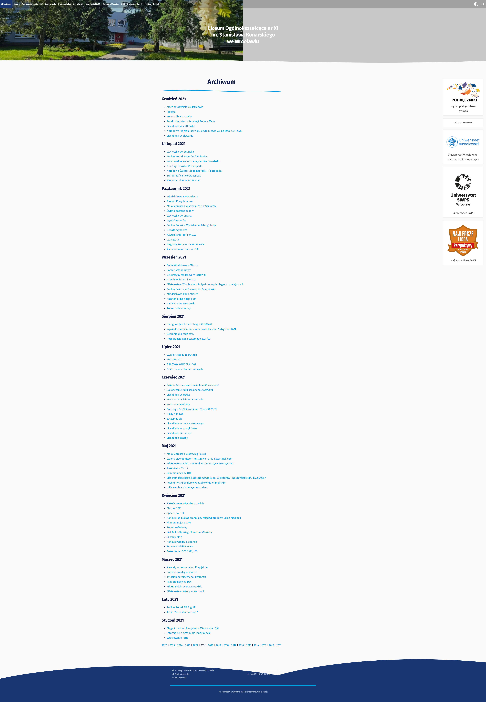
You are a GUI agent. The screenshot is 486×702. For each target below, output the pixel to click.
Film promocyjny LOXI (179, 473)
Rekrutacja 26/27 (93, 4)
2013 (263, 645)
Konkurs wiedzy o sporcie (182, 541)
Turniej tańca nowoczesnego (184, 175)
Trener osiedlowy (177, 527)
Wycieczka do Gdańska (180, 151)
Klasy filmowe (175, 413)
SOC (123, 4)
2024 (180, 645)
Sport (139, 4)
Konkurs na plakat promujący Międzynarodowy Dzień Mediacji (204, 518)
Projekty (131, 4)
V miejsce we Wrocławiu (181, 303)
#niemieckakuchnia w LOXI (183, 249)
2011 (278, 645)
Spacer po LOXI (176, 513)
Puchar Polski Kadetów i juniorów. (187, 156)
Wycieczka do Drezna (179, 215)
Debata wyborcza (177, 230)
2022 (195, 645)
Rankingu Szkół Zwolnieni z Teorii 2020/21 (192, 409)
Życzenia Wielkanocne (180, 546)
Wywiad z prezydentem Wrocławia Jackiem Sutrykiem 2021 (201, 329)
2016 (241, 645)
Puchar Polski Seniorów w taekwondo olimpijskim (196, 482)
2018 (226, 645)
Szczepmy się (174, 418)
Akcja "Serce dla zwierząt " (182, 612)
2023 (187, 645)
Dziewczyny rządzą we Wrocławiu (186, 274)
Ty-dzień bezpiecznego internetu (186, 577)
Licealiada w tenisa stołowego (185, 423)
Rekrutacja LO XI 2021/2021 (182, 551)
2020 (210, 645)
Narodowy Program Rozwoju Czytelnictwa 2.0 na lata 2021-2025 (204, 131)
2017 (233, 645)
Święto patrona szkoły (180, 211)
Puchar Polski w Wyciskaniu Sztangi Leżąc (192, 225)
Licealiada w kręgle (178, 394)
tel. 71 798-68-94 (463, 122)
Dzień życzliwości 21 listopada (184, 166)
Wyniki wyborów (176, 220)
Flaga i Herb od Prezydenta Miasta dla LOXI (193, 628)
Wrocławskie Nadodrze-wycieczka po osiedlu (193, 161)
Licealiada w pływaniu (180, 135)
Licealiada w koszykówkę (182, 428)
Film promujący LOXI (179, 522)
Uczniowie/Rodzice (111, 4)
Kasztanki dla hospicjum (181, 298)
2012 (271, 645)
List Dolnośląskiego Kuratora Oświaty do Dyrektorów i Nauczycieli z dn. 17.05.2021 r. (216, 477)
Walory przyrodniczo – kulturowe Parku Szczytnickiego (199, 458)
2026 (164, 645)
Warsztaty (173, 239)
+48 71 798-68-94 (258, 674)
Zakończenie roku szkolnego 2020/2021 (190, 390)
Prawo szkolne (64, 4)
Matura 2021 (174, 508)
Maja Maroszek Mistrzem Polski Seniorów (191, 206)
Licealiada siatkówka (179, 433)
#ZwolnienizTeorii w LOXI (181, 234)
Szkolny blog (174, 537)
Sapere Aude (50, 4)
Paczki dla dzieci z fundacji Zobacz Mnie (191, 121)
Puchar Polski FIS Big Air (181, 607)
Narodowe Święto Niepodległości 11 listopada (194, 170)
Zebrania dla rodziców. (180, 334)
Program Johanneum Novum (183, 180)
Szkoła (16, 4)
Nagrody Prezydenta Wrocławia (185, 244)
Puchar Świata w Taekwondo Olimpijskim (191, 289)
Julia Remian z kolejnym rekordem (187, 487)
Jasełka (171, 111)
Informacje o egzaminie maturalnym (189, 633)
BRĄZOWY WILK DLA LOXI (181, 364)
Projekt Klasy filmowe (180, 201)
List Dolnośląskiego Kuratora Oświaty (189, 532)
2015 (248, 645)
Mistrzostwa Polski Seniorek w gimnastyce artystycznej (200, 463)
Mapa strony (224, 692)
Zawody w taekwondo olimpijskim (187, 567)
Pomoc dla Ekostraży (179, 116)
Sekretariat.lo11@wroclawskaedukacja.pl (266, 670)
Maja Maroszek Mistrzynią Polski (186, 454)
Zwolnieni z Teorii (177, 468)
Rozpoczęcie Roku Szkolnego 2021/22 (188, 338)
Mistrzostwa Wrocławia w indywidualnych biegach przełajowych (205, 284)
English (148, 4)
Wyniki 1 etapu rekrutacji (182, 354)
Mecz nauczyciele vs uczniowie (185, 107)
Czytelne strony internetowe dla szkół (250, 692)
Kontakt (156, 4)
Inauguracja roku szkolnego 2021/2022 (189, 324)
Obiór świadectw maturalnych (185, 369)
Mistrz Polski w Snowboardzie (184, 586)
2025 (172, 645)
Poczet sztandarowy (179, 270)
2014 (256, 645)
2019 (218, 645)
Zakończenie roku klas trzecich (185, 503)
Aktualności (6, 4)
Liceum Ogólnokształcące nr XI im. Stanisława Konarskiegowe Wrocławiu (243, 34)
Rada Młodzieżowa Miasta (182, 265)
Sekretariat (78, 4)
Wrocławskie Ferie (177, 637)
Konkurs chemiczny (178, 404)
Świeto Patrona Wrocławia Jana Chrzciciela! (193, 385)
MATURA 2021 (174, 359)
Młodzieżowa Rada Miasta (182, 196)
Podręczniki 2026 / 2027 (32, 4)
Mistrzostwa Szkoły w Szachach (186, 591)
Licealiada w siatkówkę (181, 126)
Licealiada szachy (177, 437)
